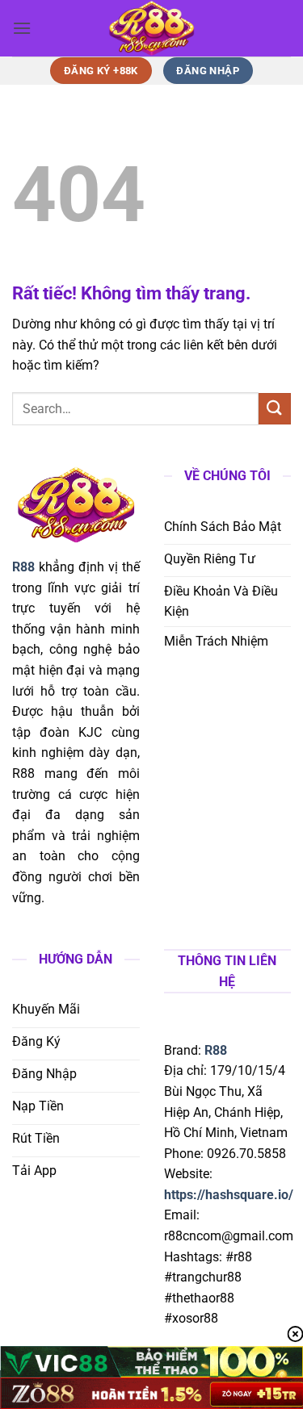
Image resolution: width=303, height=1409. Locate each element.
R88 (215, 1050)
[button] (22, 28)
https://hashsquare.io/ (228, 1194)
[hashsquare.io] (152, 28)
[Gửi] (275, 408)
